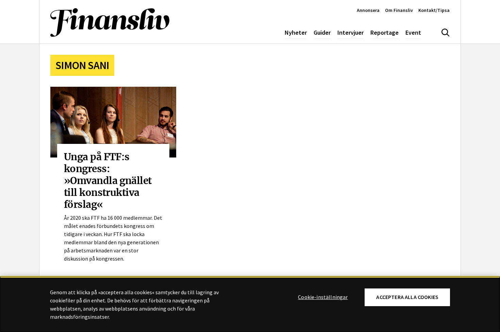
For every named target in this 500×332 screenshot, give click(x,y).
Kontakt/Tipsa (434, 10)
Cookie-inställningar (323, 297)
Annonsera (368, 10)
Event (413, 32)
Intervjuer (350, 32)
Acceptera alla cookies (407, 297)
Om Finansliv (399, 10)
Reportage (384, 32)
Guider (322, 32)
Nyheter (296, 32)
